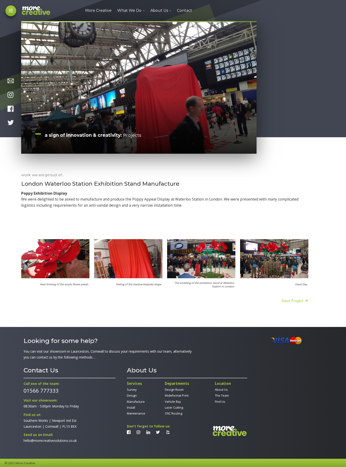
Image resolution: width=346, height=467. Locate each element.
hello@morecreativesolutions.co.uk (50, 440)
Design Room (174, 390)
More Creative (98, 10)
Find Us (220, 402)
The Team (222, 396)
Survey (132, 390)
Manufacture (136, 402)
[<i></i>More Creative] (229, 431)
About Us (159, 10)
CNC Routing (173, 413)
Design (132, 396)
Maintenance (136, 413)
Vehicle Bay (173, 402)
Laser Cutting (174, 408)
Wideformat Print (177, 396)
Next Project (292, 300)
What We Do (129, 10)
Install (131, 408)
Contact (184, 10)
